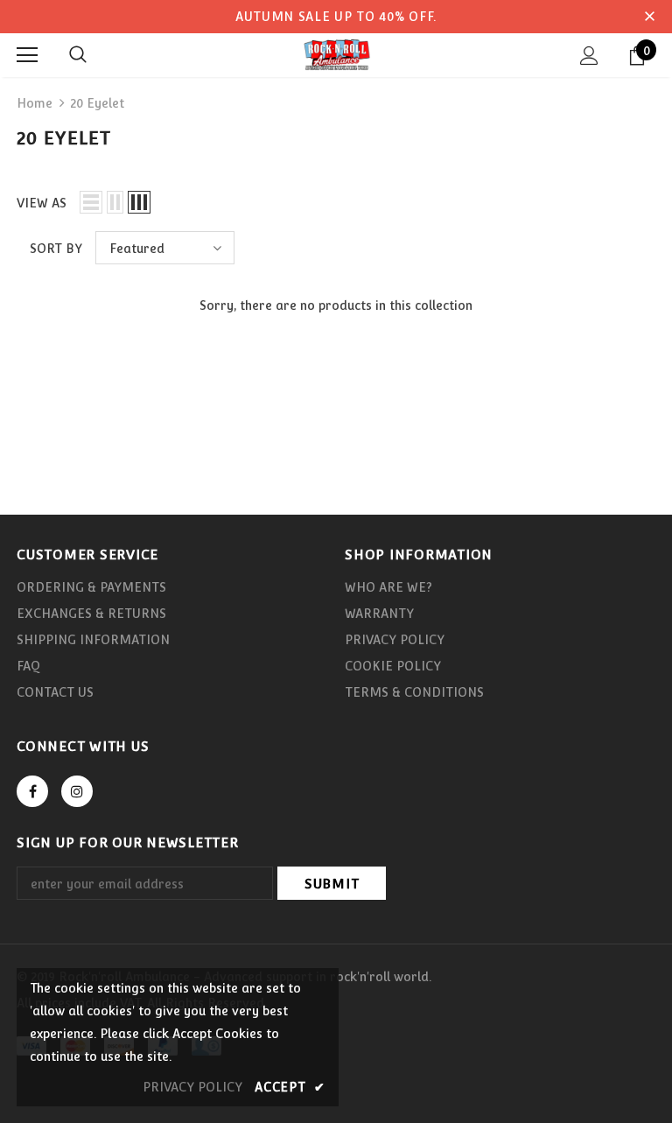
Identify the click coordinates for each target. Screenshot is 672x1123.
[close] (649, 16)
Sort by (56, 249)
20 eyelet (97, 103)
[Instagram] (77, 791)
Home (34, 103)
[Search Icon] (78, 55)
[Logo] (336, 54)
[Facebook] (32, 791)
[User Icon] (589, 55)
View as (41, 203)
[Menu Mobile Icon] (27, 55)
